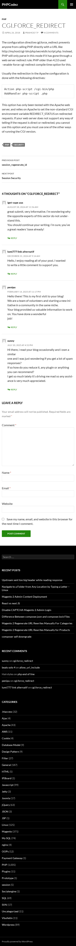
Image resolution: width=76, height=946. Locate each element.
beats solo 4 (8, 667)
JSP (4, 818)
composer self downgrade (16, 636)
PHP (4, 19)
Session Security (11, 176)
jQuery (6, 804)
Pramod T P (31, 32)
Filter (5, 758)
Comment (9, 425)
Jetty (4, 791)
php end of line (26, 674)
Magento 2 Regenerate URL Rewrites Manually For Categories (37, 623)
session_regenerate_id (14, 162)
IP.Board (6, 778)
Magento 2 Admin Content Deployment (24, 596)
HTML (5, 771)
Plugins (6, 871)
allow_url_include (29, 667)
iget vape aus (15, 202)
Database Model (11, 744)
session (6, 884)
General (6, 764)
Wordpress (8, 924)
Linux (5, 824)
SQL (4, 898)
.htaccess (7, 711)
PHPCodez (10, 4)
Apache (6, 725)
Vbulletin (7, 918)
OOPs (5, 851)
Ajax (4, 718)
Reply (14, 238)
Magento (7, 831)
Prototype (7, 878)
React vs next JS (11, 603)
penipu (11, 287)
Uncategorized (10, 911)
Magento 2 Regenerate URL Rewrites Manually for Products (36, 629)
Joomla (6, 798)
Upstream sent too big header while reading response (32, 580)
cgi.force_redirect (23, 660)
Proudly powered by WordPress (17, 941)
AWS (4, 731)
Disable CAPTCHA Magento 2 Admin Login (26, 609)
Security (19, 144)
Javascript (7, 784)
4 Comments (51, 32)
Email (6, 488)
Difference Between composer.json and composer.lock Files (36, 616)
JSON (5, 811)
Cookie (6, 738)
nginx (5, 844)
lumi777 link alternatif (20, 251)
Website (7, 503)
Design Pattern (10, 751)
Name (6, 472)
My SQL (6, 838)
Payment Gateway (12, 858)
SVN (4, 904)
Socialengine (9, 891)
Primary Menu (71, 4)
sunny (10, 340)
